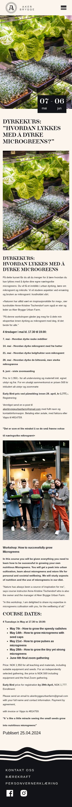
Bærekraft (18, 777)
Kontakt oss (20, 770)
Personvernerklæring (32, 783)
